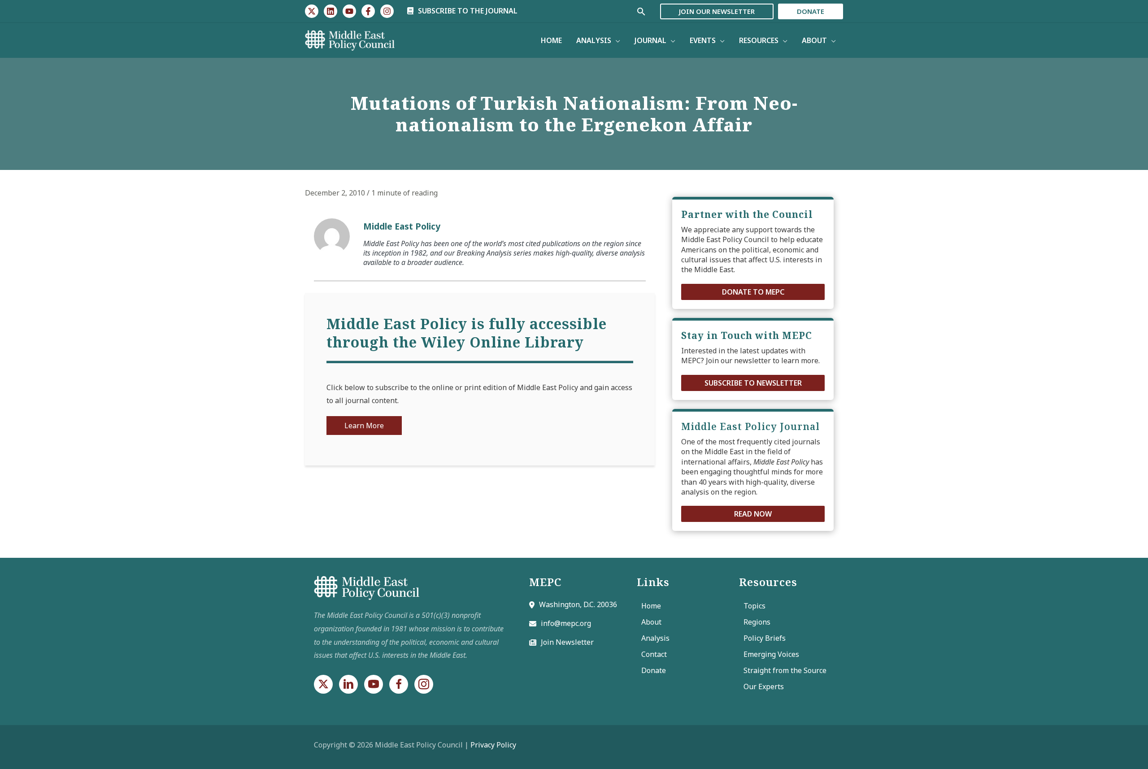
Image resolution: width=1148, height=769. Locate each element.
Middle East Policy (401, 226)
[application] (615, 40)
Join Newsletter (567, 642)
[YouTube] (349, 11)
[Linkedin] (330, 11)
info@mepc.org (566, 623)
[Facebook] (368, 11)
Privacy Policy (493, 745)
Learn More (364, 425)
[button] (753, 292)
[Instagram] (387, 11)
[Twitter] (311, 11)
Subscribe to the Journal (466, 11)
